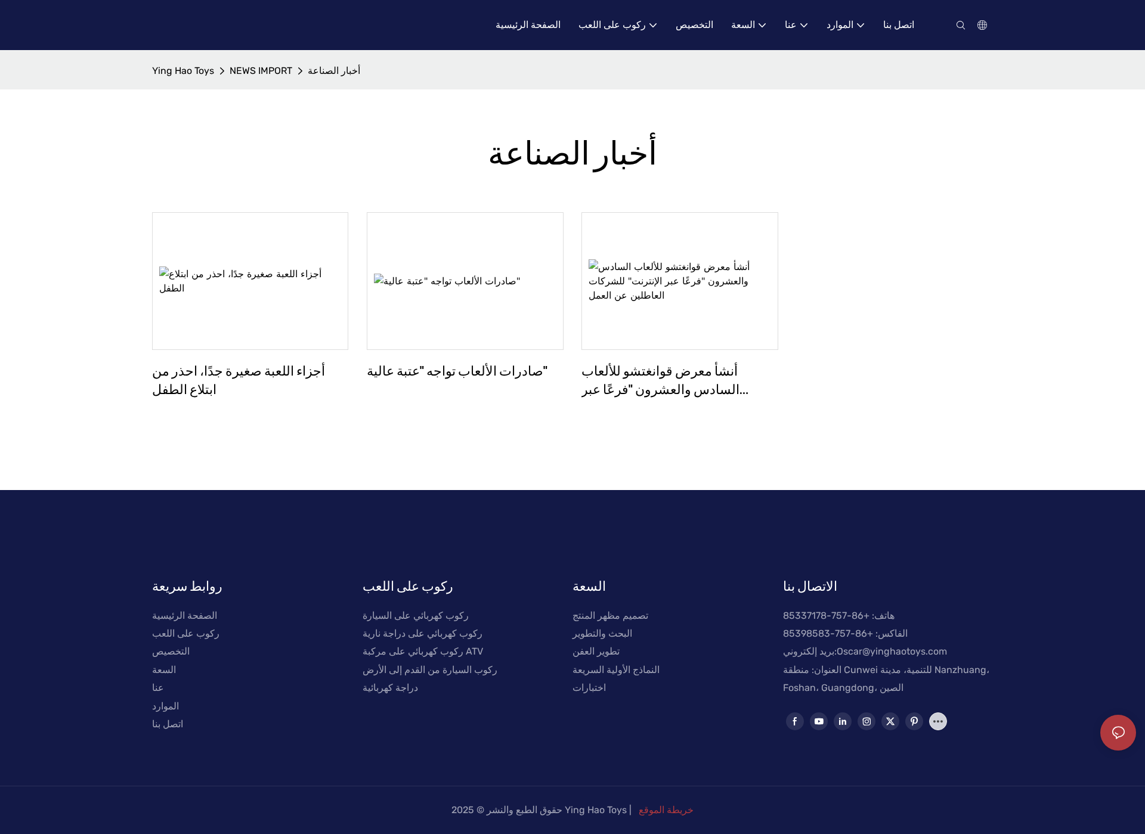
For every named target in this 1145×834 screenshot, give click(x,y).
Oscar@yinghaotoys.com (892, 651)
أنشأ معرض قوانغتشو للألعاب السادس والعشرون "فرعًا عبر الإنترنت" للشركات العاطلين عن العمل (666, 380)
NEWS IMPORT (261, 70)
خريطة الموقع (666, 810)
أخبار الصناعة (334, 70)
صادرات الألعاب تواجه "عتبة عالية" (457, 370)
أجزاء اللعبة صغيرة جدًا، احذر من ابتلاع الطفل (238, 379)
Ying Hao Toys (183, 70)
